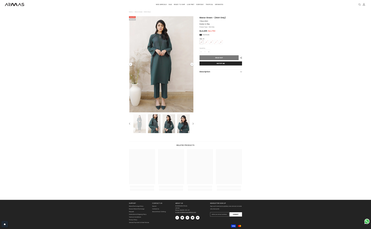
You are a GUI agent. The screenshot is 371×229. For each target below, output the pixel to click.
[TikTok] (192, 218)
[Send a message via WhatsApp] (367, 221)
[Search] (359, 4)
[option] (161, 64)
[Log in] (364, 4)
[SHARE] (240, 58)
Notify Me (221, 63)
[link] (142, 187)
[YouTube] (198, 218)
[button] (130, 64)
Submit (236, 214)
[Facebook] (177, 218)
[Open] (4, 224)
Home (131, 12)
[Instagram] (182, 218)
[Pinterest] (187, 218)
